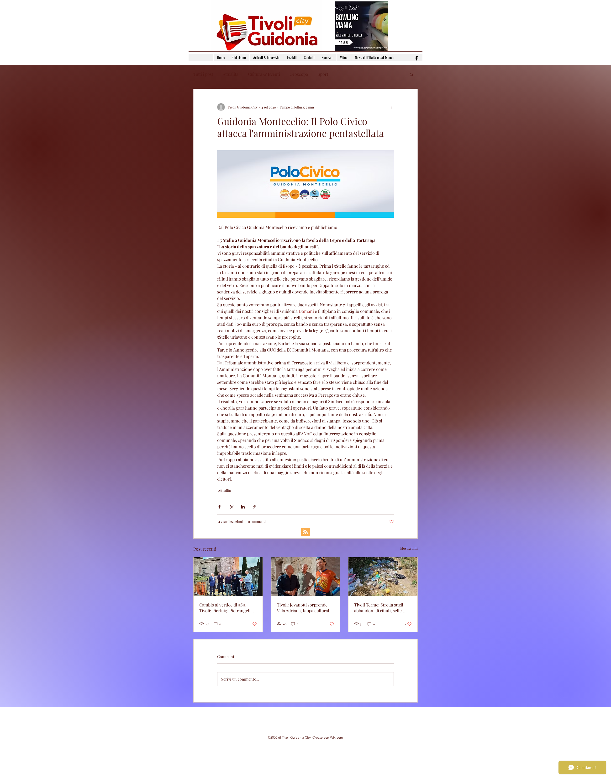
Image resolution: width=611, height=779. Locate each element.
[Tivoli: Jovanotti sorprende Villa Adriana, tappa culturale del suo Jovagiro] (305, 576)
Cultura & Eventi (264, 74)
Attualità (230, 74)
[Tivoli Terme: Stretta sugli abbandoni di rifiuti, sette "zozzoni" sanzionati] (382, 576)
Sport (323, 74)
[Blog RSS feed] (305, 532)
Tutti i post (203, 74)
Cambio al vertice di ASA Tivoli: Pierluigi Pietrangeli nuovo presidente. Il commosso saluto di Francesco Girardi (224, 607)
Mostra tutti (409, 548)
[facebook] (417, 58)
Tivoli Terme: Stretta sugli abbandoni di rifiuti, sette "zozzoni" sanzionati (378, 607)
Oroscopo (299, 74)
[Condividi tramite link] (254, 506)
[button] (411, 74)
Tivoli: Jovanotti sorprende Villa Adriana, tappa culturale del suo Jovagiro (304, 607)
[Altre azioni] (391, 107)
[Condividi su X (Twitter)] (231, 506)
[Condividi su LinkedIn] (243, 506)
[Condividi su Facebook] (219, 506)
